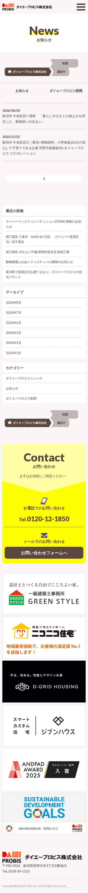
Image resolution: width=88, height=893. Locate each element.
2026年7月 (13, 312)
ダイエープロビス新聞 (21, 398)
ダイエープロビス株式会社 (30, 71)
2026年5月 (13, 333)
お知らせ (22, 91)
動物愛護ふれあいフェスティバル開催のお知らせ (39, 262)
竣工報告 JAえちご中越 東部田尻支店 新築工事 (37, 252)
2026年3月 (13, 353)
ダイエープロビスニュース (24, 378)
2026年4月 (13, 343)
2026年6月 (13, 322)
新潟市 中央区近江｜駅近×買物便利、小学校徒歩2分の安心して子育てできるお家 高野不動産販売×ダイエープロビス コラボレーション (44, 147)
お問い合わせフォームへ (44, 552)
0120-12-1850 (44, 519)
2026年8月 (13, 302)
